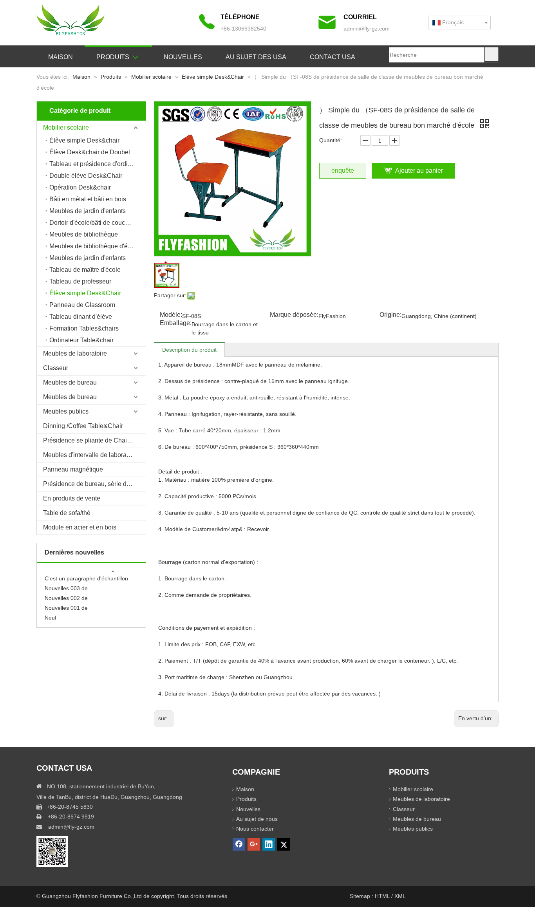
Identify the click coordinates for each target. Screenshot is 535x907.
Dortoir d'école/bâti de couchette (94, 222)
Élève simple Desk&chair (84, 140)
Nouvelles (248, 809)
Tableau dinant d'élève (80, 316)
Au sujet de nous (257, 819)
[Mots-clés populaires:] (491, 54)
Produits (246, 799)
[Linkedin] (268, 844)
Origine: (390, 315)
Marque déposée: (294, 315)
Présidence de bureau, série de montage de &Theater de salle (94, 484)
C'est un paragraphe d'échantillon (86, 574)
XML (400, 896)
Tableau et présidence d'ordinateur (97, 164)
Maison (245, 789)
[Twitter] (283, 844)
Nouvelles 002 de (66, 594)
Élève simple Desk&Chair (85, 293)
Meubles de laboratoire (75, 353)
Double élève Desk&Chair (85, 175)
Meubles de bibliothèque (83, 234)
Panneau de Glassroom (82, 305)
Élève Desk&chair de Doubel (89, 152)
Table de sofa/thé (66, 513)
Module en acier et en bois (79, 527)
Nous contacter (255, 829)
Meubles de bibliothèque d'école (94, 246)
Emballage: (176, 323)
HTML (383, 896)
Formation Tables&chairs (84, 328)
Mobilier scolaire (66, 127)
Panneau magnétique (73, 469)
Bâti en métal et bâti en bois (87, 199)
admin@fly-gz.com (366, 28)
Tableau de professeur (80, 281)
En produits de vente (71, 498)
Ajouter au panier (419, 170)
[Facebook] (239, 844)
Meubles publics (66, 411)
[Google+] (254, 844)
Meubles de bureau (70, 382)
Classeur (55, 368)
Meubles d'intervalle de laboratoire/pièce (94, 455)
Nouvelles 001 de (66, 604)
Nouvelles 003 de (66, 584)
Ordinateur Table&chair (81, 340)
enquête (342, 170)
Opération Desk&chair (80, 187)
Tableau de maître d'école (85, 269)
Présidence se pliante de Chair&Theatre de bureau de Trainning (94, 440)
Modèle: (171, 315)
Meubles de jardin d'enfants (87, 211)
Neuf (50, 614)
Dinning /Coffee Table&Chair (83, 426)
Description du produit (189, 350)
